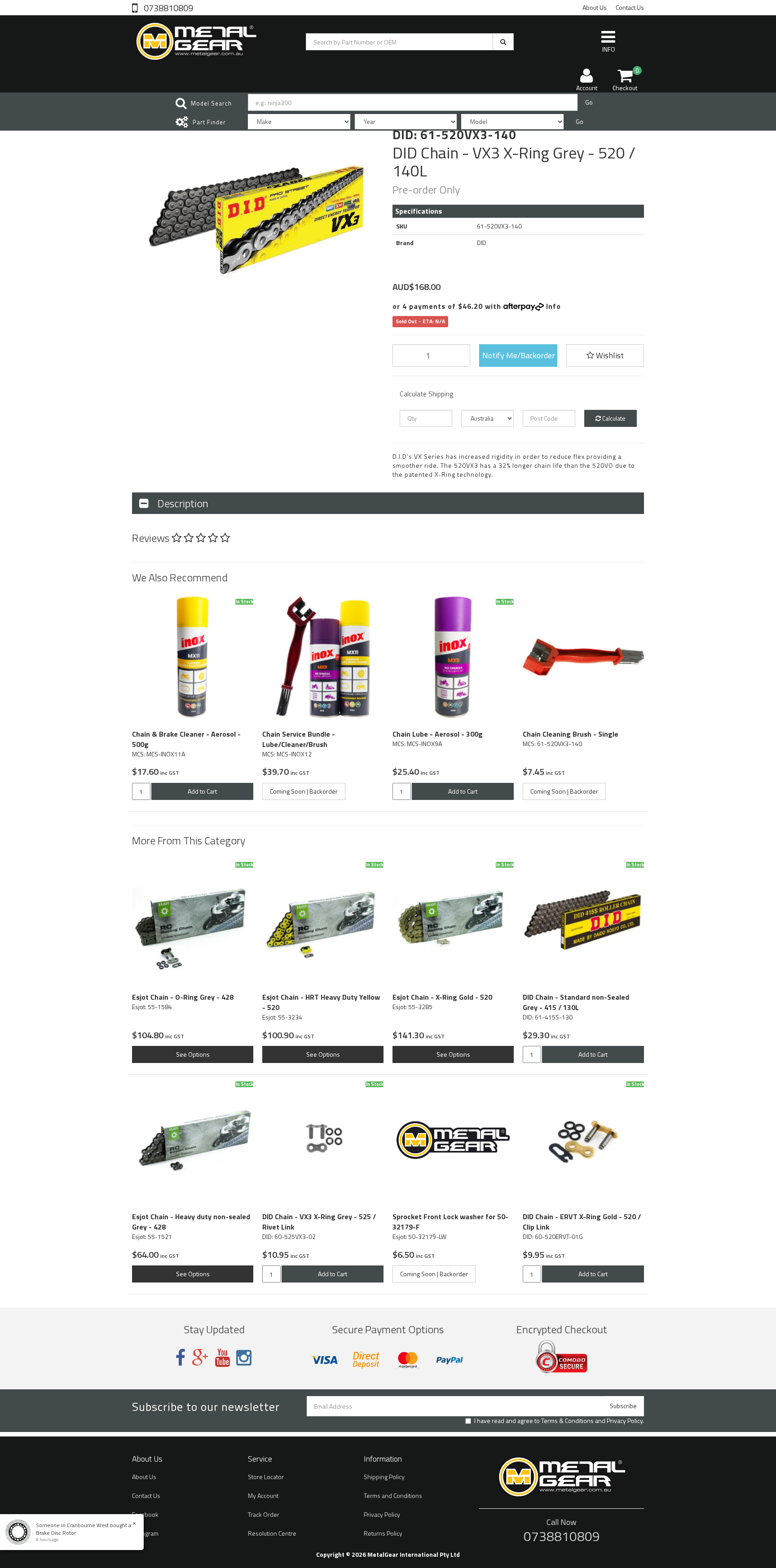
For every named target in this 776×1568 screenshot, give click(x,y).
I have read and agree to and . (559, 1420)
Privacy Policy (625, 1420)
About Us (594, 7)
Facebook (145, 1514)
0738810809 (167, 7)
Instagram (145, 1533)
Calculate (613, 418)
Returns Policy (383, 1533)
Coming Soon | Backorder (304, 791)
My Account (263, 1495)
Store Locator (266, 1476)
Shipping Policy (384, 1476)
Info (553, 306)
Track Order (263, 1514)
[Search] (503, 41)
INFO (608, 49)
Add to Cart (202, 791)
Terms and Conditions (393, 1495)
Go (589, 102)
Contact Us (630, 7)
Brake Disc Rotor (56, 1532)
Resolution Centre (272, 1533)
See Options (193, 1054)
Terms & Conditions (567, 1420)
